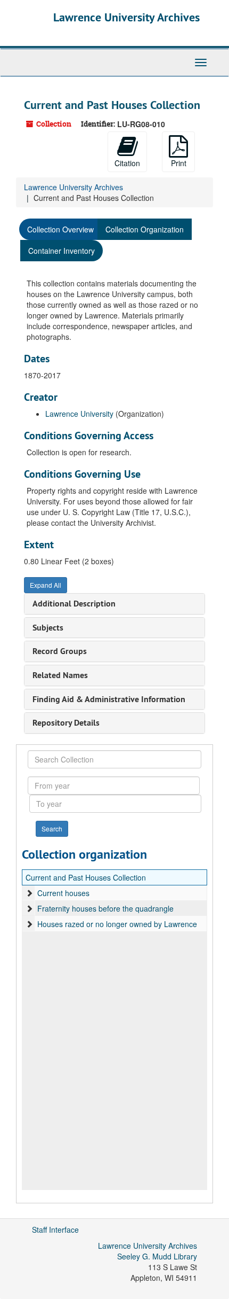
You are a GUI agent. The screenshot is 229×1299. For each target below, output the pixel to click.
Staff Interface (55, 1229)
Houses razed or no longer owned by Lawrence (117, 924)
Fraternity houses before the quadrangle (105, 908)
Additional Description (74, 603)
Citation (127, 163)
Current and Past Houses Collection (86, 877)
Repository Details (66, 722)
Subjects (47, 627)
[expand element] (29, 893)
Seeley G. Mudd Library (157, 1256)
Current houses (63, 893)
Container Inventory (61, 250)
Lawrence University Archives (126, 17)
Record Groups (59, 651)
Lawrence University (79, 413)
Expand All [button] (45, 584)
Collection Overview (60, 229)
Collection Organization (144, 229)
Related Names (60, 675)
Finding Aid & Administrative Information (108, 699)
